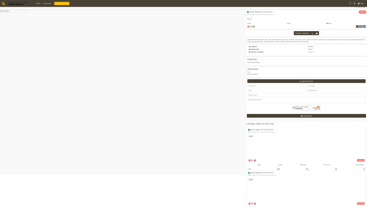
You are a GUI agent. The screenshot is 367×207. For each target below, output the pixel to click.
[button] (38, 3)
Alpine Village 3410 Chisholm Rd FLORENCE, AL (262, 132)
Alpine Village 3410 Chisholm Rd (261, 130)
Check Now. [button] (307, 116)
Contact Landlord (302, 33)
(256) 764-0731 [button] (307, 81)
